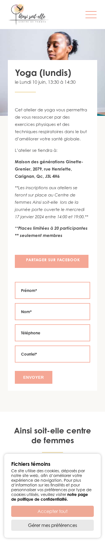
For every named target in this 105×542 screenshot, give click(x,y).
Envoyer (33, 377)
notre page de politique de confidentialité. (49, 497)
